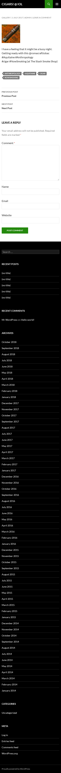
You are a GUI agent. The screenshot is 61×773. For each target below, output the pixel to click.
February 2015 (9, 611)
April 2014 (7, 672)
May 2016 (7, 519)
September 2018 (10, 348)
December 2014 (10, 623)
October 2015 (9, 562)
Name (5, 186)
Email (5, 200)
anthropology (12, 73)
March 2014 (8, 678)
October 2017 (9, 415)
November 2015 (10, 556)
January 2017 (9, 470)
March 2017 (8, 458)
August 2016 (8, 501)
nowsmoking (11, 77)
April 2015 (7, 598)
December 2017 (10, 403)
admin (27, 17)
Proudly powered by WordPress (16, 769)
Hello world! (27, 319)
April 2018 (7, 378)
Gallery (6, 17)
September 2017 (10, 421)
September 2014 (10, 641)
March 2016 (8, 531)
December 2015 (10, 549)
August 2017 (8, 427)
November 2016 (10, 482)
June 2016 (7, 513)
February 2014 (9, 684)
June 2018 (7, 366)
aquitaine (30, 73)
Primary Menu (57, 4)
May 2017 (7, 446)
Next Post (7, 106)
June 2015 (7, 586)
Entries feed (8, 741)
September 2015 (10, 568)
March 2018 (8, 384)
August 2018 (8, 354)
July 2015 (7, 580)
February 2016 (9, 537)
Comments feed (10, 747)
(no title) (6, 273)
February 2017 (9, 464)
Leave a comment (42, 17)
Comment (8, 143)
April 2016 (7, 525)
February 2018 (9, 390)
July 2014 (7, 653)
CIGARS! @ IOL (12, 4)
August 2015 (8, 574)
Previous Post (10, 94)
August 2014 (8, 647)
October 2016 (9, 488)
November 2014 (10, 629)
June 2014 (7, 660)
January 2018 (9, 397)
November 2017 (10, 409)
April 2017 (7, 452)
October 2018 (9, 342)
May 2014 (7, 666)
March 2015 (8, 604)
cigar (42, 73)
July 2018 (7, 360)
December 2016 (10, 476)
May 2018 (7, 372)
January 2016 (9, 543)
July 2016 (7, 507)
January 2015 (9, 617)
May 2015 (7, 592)
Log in (5, 735)
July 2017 (7, 433)
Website (7, 215)
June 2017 (7, 439)
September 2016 (10, 494)
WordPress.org (10, 753)
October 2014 (9, 635)
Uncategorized (9, 712)
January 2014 (9, 690)
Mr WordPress (9, 319)
